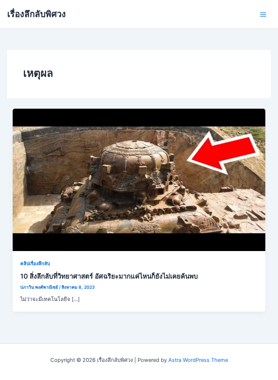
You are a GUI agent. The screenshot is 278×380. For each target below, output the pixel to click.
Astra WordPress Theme (198, 360)
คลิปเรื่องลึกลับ (35, 263)
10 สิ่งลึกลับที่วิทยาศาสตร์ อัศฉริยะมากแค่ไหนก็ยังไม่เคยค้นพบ (109, 276)
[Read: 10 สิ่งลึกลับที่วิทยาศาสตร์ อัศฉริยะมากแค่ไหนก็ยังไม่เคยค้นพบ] (139, 179)
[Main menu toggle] (263, 14)
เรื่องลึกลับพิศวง (36, 14)
